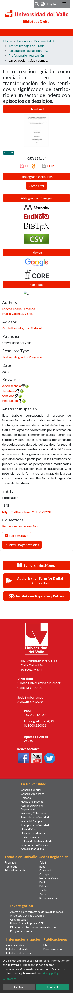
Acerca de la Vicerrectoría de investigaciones (36, 911)
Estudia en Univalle (17, 949)
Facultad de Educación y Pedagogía (29, 50)
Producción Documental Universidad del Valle (37, 41)
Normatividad (29, 829)
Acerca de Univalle (32, 805)
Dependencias (29, 809)
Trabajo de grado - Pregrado (22, 357)
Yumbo (43, 890)
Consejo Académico (32, 793)
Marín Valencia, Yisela (17, 313)
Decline (19, 987)
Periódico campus (53, 949)
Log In (52, 4)
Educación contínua (16, 870)
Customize (9, 978)
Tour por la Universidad (35, 825)
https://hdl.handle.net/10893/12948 (27, 512)
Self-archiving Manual (40, 565)
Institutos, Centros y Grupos (27, 915)
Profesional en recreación (26, 55)
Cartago (44, 874)
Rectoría (26, 797)
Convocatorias (19, 919)
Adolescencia (11, 386)
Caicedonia (46, 870)
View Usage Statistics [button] (23, 545)
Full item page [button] (18, 535)
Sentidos (8, 396)
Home (7, 41)
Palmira (43, 886)
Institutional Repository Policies (40, 596)
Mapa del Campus (31, 821)
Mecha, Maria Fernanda (18, 309)
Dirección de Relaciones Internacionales (33, 927)
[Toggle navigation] (64, 4)
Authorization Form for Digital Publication (40, 580)
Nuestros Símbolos (32, 801)
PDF (28, 166)
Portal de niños (30, 837)
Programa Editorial (21, 931)
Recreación (10, 400)
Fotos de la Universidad (35, 817)
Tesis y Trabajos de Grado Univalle (29, 46)
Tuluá (42, 862)
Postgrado (11, 866)
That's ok (53, 987)
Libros (47, 945)
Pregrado (10, 862)
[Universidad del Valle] (36, 638)
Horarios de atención (33, 833)
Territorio (9, 391)
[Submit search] (37, 4)
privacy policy (50, 973)
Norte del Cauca (48, 878)
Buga (42, 866)
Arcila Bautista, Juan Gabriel (22, 328)
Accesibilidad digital (32, 848)
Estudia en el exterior (18, 953)
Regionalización (48, 898)
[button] (43, 4)
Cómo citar (36, 186)
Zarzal (43, 894)
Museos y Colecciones (34, 813)
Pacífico (43, 882)
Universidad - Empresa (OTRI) (27, 923)
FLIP (50, 166)
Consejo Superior (31, 789)
